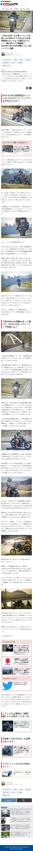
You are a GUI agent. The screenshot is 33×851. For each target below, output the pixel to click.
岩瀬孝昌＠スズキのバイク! (14, 55)
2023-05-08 (9, 53)
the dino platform (18, 849)
